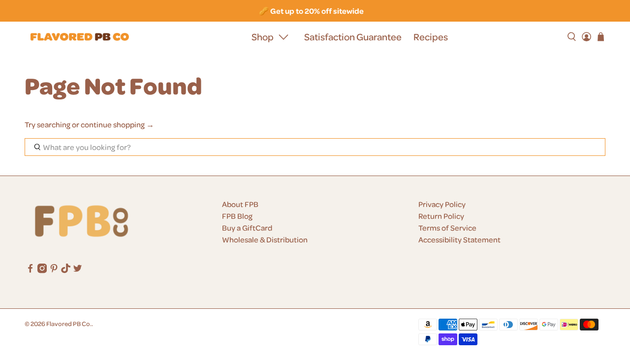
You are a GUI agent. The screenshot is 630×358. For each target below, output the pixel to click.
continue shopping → (117, 124)
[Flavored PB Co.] (80, 37)
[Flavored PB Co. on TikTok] (65, 270)
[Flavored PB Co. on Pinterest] (54, 270)
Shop (263, 36)
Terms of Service (447, 228)
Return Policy (441, 216)
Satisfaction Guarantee (353, 36)
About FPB (240, 204)
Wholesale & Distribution (265, 239)
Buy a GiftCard (247, 228)
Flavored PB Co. (69, 323)
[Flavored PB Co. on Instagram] (42, 270)
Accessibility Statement (459, 239)
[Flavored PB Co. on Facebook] (30, 270)
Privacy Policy (442, 204)
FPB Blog (237, 216)
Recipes (430, 36)
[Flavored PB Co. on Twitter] (77, 270)
